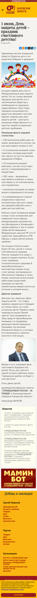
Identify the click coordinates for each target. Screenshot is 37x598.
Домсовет (7, 571)
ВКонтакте (7, 519)
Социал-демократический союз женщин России (15, 567)
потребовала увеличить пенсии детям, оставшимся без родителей (18, 433)
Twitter (6, 516)
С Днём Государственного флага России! (17, 426)
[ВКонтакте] (20, 48)
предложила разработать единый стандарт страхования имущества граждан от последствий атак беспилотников (18, 443)
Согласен (18, 595)
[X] (29, 48)
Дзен (5, 514)
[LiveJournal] (32, 48)
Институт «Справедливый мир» (15, 558)
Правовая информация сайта (12, 589)
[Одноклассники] (23, 48)
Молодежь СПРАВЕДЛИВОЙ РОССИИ (14, 563)
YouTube (6, 544)
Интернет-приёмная (11, 509)
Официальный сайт (10, 507)
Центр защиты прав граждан (14, 560)
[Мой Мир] (26, 48)
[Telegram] (35, 48)
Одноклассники (9, 521)
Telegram (6, 511)
